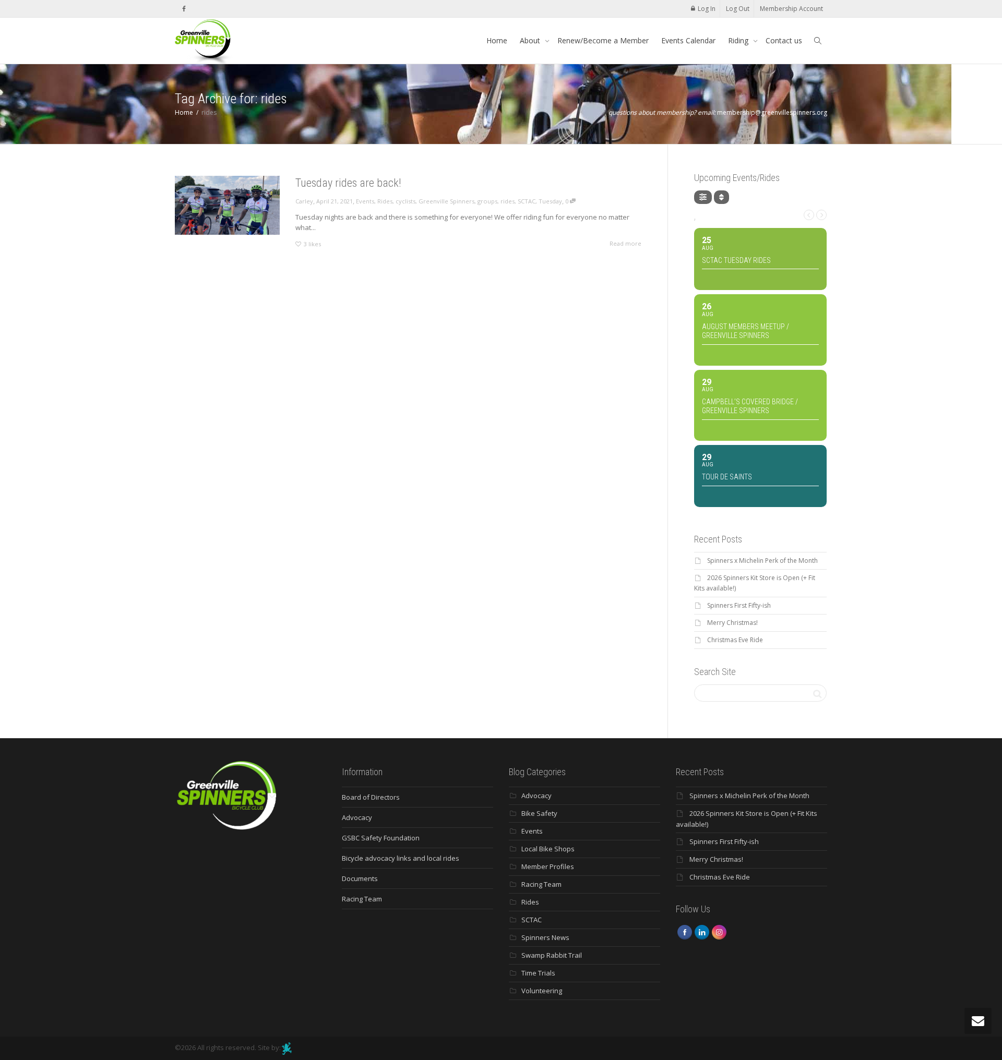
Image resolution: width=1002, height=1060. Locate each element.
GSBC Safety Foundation (381, 837)
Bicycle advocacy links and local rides (400, 858)
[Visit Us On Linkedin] (701, 931)
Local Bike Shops (548, 848)
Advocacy (357, 817)
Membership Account (791, 8)
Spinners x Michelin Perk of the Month (762, 560)
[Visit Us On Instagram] (718, 931)
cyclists (405, 201)
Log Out (737, 8)
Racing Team (362, 899)
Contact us (784, 40)
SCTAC (526, 201)
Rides (384, 201)
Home (496, 40)
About (531, 40)
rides (507, 201)
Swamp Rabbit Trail (551, 955)
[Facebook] (184, 8)
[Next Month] (821, 215)
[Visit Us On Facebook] (684, 931)
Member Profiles (547, 866)
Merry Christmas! (732, 622)
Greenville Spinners (446, 201)
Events (365, 201)
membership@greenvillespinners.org (772, 112)
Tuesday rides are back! (348, 182)
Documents (360, 878)
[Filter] (703, 197)
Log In (706, 8)
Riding (739, 40)
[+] (227, 205)
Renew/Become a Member (603, 40)
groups (487, 201)
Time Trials (538, 973)
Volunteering (541, 990)
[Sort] (721, 197)
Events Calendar (688, 40)
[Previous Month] (809, 215)
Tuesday (550, 201)
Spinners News (545, 937)
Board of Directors (371, 797)
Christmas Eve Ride (735, 639)
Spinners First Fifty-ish (739, 605)
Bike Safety (539, 813)
